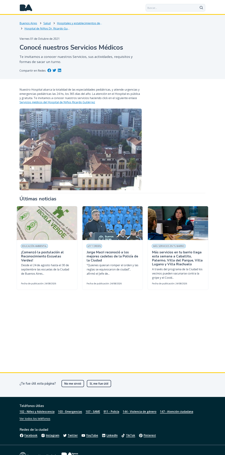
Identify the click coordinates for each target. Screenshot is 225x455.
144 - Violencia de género (139, 411)
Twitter (73, 435)
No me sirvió (72, 384)
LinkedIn (112, 435)
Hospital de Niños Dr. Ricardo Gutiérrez (46, 28)
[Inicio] (26, 7)
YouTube (92, 435)
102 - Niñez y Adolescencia (37, 411)
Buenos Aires (28, 23)
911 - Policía (111, 411)
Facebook (30, 435)
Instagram (52, 435)
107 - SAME (93, 411)
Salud (47, 23)
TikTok (130, 435)
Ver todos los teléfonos (35, 419)
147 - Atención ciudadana (176, 411)
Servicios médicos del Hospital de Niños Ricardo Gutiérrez (57, 102)
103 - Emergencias (70, 411)
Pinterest (150, 435)
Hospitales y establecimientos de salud (79, 23)
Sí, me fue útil (99, 384)
